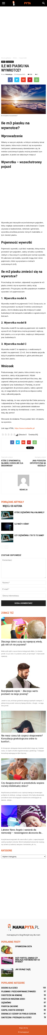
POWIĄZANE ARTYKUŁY (12, 502)
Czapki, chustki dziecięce (12, 1010)
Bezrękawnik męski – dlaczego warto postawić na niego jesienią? (19, 692)
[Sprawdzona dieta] (6, 950)
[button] (43, 3)
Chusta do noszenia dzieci (13, 999)
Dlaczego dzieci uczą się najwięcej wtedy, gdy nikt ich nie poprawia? (21, 643)
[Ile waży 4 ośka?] (7, 527)
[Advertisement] (23, 31)
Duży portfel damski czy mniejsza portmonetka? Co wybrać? (27, 960)
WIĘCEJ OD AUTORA (12, 506)
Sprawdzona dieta (23, 946)
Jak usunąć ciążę (22, 969)
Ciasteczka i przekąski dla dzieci (16, 1017)
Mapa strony (23, 1028)
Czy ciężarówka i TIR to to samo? (29, 535)
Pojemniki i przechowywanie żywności (18, 991)
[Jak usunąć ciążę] (7, 973)
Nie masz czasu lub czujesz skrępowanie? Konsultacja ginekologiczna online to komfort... (22, 738)
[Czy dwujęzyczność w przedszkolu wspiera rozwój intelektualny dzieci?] (23, 769)
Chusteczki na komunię (11, 995)
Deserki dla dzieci (9, 988)
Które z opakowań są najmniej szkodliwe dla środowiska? (12, 463)
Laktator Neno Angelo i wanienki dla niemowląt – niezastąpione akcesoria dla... (22, 831)
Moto (3, 62)
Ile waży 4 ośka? (21, 524)
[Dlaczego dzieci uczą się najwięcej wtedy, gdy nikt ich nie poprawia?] (23, 628)
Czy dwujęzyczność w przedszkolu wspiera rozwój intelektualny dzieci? (22, 784)
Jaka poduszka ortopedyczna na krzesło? (38, 463)
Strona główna (6, 58)
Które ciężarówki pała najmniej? (29, 512)
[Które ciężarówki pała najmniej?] (7, 515)
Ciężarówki (10, 62)
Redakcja (9, 74)
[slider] (8, 434)
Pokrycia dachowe (9, 1006)
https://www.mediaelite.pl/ (25, 428)
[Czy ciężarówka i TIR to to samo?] (7, 538)
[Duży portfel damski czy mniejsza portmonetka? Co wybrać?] (7, 960)
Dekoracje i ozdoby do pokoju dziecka (18, 1014)
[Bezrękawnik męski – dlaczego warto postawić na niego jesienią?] (23, 674)
